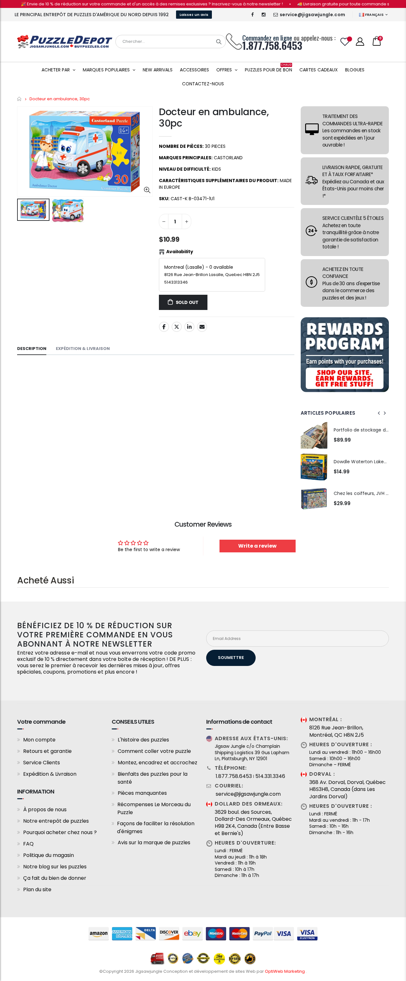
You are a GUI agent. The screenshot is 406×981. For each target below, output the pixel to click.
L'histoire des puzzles (143, 739)
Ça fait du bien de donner (54, 878)
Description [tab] (31, 349)
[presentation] (379, 413)
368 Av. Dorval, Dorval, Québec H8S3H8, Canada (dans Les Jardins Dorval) (347, 789)
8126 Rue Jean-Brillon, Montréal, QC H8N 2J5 (336, 731)
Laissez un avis (194, 14)
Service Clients (41, 762)
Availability (179, 251)
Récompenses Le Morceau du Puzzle (154, 808)
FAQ (28, 843)
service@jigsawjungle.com (312, 14)
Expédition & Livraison (49, 774)
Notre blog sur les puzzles (55, 866)
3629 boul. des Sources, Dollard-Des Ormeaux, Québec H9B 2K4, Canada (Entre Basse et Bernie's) (253, 823)
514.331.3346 (270, 776)
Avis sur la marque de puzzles (154, 842)
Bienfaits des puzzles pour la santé (152, 778)
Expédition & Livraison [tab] (83, 349)
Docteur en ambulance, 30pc (214, 117)
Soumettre (231, 658)
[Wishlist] (345, 41)
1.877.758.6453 (234, 776)
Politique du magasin (48, 855)
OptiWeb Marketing (285, 971)
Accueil (19, 99)
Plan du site (37, 889)
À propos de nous (45, 809)
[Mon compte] (360, 41)
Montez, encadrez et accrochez (157, 762)
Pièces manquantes (142, 793)
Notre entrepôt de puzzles (56, 821)
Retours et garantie (47, 751)
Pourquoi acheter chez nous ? (60, 832)
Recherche (219, 41)
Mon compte (39, 739)
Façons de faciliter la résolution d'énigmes (155, 827)
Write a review (257, 546)
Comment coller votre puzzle (154, 751)
